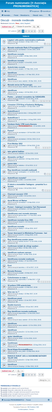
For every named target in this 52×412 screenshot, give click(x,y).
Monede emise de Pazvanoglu (20, 85)
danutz (21, 300)
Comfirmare (12, 343)
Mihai (20, 248)
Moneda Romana (14, 271)
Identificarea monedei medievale (21, 259)
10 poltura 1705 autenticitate (19, 285)
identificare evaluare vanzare (19, 253)
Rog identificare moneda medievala (22, 311)
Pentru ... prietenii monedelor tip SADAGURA (26, 97)
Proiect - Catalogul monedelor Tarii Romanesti (27, 207)
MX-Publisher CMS (33, 407)
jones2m (21, 332)
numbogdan (22, 172)
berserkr (12, 23)
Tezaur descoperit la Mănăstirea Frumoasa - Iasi (27, 233)
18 (49, 101)
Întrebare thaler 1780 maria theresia (22, 124)
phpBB (19, 404)
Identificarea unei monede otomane (22, 214)
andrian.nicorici (23, 241)
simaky (21, 92)
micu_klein (22, 351)
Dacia (20, 254)
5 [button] (34, 31)
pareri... (11, 318)
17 (46, 101)
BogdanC (28, 23)
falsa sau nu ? (13, 292)
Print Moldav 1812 (15, 144)
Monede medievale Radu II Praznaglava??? (25, 48)
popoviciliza (22, 279)
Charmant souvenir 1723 (18, 194)
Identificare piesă (15, 298)
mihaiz (21, 338)
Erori (10, 266)
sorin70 (21, 235)
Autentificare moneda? (17, 178)
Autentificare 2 (13, 111)
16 (44, 101)
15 (41, 101)
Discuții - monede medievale (17, 20)
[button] (19, 31)
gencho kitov (23, 113)
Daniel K (21, 222)
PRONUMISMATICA (25, 126)
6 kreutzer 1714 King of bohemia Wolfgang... (26, 105)
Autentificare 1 (13, 118)
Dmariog (21, 366)
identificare (12, 90)
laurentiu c (22, 74)
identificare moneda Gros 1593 (20, 220)
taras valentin (23, 81)
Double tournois (14, 305)
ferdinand (22, 98)
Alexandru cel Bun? (16, 157)
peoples (21, 62)
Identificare (12, 73)
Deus (17, 23)
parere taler (12, 164)
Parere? (11, 131)
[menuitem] (7, 11)
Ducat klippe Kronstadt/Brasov (20, 349)
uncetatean (22, 49)
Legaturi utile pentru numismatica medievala (26, 40)
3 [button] (28, 31)
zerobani (21, 42)
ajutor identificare (15, 336)
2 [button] (25, 31)
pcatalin (21, 273)
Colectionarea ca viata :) (17, 278)
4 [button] (31, 31)
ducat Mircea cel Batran (17, 201)
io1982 (21, 56)
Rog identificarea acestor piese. (21, 240)
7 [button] (39, 31)
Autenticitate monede (16, 67)
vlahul (22, 23)
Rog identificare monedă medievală (22, 170)
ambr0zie (22, 159)
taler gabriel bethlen (16, 151)
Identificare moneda (16, 54)
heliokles (21, 153)
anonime (11, 137)
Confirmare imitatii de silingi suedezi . (23, 246)
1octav (21, 188)
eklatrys (21, 228)
